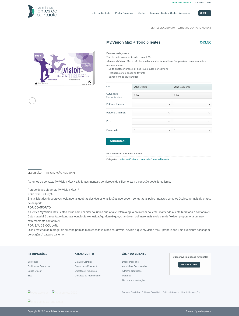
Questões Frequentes (86, 271)
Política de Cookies (171, 292)
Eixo (108, 121)
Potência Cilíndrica (115, 112)
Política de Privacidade (151, 292)
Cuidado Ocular (169, 13)
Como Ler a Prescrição (86, 266)
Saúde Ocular (34, 271)
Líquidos (154, 13)
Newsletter (189, 264)
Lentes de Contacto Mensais (194, 28)
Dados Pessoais (130, 262)
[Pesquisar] (194, 13)
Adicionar (118, 141)
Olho (108, 86)
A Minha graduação (132, 271)
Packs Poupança (124, 13)
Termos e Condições (131, 292)
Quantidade (112, 130)
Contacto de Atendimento (87, 275)
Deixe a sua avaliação (133, 280)
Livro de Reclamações (190, 292)
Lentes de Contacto (100, 13)
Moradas (126, 275)
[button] (204, 13)
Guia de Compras (84, 262)
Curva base (114, 95)
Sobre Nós (33, 262)
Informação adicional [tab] (60, 173)
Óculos (141, 13)
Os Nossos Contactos (39, 266)
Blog (30, 275)
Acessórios (185, 13)
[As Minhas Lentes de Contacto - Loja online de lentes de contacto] (56, 13)
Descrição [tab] (34, 173)
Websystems (204, 311)
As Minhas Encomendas (134, 266)
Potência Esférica (115, 104)
